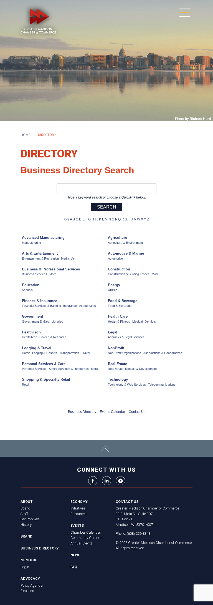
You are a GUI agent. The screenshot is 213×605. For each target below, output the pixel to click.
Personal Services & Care (43, 364)
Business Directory (82, 412)
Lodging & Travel (36, 348)
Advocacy (30, 578)
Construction (119, 269)
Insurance (70, 305)
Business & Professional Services (51, 269)
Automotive (115, 258)
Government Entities (35, 321)
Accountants (87, 305)
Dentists (150, 321)
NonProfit (116, 348)
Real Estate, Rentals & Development (132, 368)
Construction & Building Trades (128, 274)
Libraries (57, 321)
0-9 (66, 219)
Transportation (69, 353)
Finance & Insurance (39, 301)
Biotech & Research (52, 337)
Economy (79, 501)
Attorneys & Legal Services (126, 337)
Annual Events (81, 543)
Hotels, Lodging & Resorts (39, 353)
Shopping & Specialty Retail (46, 379)
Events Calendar (112, 412)
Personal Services (34, 368)
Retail (25, 384)
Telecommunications (162, 384)
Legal (112, 332)
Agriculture (117, 237)
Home (26, 135)
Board (25, 508)
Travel (85, 353)
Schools (27, 290)
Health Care (118, 316)
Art (73, 258)
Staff (24, 514)
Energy (114, 285)
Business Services (34, 274)
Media (65, 258)
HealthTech (31, 332)
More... (54, 274)
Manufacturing (31, 242)
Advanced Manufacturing (43, 237)
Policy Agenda (32, 585)
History (26, 525)
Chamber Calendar (85, 532)
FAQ (73, 567)
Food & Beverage (122, 301)
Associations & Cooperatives (162, 353)
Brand (26, 536)
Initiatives (77, 508)
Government (32, 316)
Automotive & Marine (126, 253)
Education (30, 285)
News (75, 555)
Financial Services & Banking (41, 305)
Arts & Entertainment (40, 253)
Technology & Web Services (127, 384)
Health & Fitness (119, 321)
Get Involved (30, 519)
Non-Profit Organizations (124, 353)
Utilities (112, 290)
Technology (118, 379)
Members (29, 560)
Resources (78, 514)
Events (77, 525)
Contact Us (137, 412)
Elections (27, 591)
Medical (137, 321)
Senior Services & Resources (69, 368)
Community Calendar (87, 538)
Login (25, 567)
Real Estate (117, 364)
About (27, 501)
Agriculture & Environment (125, 242)
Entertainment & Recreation (40, 258)
